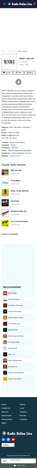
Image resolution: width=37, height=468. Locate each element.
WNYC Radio (12, 293)
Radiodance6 (12, 348)
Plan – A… (11, 354)
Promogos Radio (14, 342)
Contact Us (6, 408)
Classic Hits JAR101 (15, 379)
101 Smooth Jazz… (14, 324)
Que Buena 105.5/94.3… (16, 305)
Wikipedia (28, 153)
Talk (27, 64)
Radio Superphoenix (15, 360)
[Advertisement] (18, 29)
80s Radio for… (13, 367)
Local (22, 408)
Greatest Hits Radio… (15, 311)
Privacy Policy (7, 419)
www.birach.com (15, 156)
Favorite (23, 416)
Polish (22, 64)
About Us (5, 412)
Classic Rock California (16, 373)
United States (11, 51)
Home (3, 51)
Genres (22, 404)
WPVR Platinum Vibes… (16, 318)
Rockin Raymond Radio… (16, 336)
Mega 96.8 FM (13, 330)
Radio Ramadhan (14, 299)
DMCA (4, 423)
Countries (23, 419)
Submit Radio (7, 416)
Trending (23, 412)
